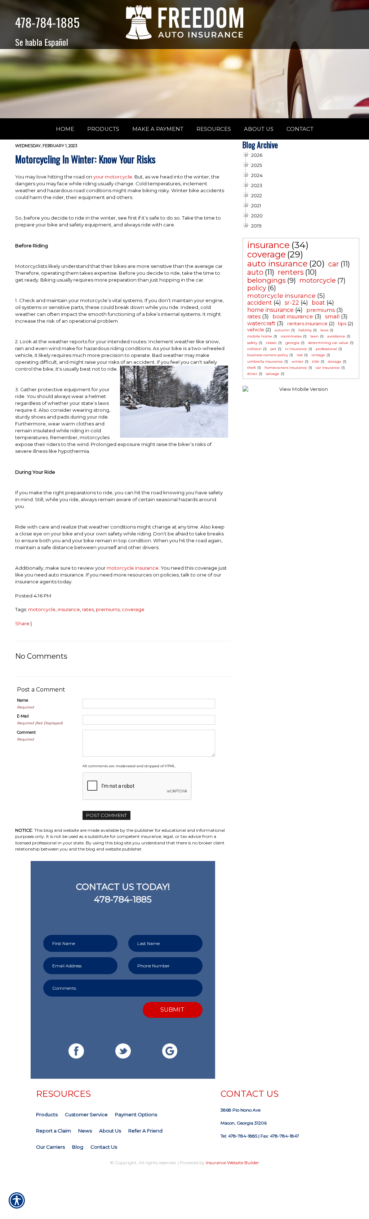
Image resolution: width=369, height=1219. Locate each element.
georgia (292, 342)
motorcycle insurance (133, 568)
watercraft (261, 323)
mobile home (259, 336)
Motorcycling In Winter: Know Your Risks (85, 159)
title (315, 361)
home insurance (270, 309)
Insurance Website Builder (232, 1162)
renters (291, 272)
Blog (77, 1147)
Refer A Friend (145, 1131)
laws (324, 330)
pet (273, 348)
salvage (272, 373)
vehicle (255, 329)
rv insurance (296, 348)
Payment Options (136, 1114)
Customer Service (86, 1114)
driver (252, 373)
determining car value (328, 342)
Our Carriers (50, 1147)
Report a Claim (53, 1131)
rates (88, 609)
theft (251, 367)
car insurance (328, 367)
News (85, 1131)
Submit (172, 1009)
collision (254, 348)
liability (305, 330)
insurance (69, 609)
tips (342, 323)
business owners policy (267, 355)
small (332, 316)
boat (318, 302)
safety (252, 342)
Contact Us (103, 1147)
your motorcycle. (113, 177)
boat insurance (292, 316)
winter (297, 361)
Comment (26, 732)
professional (326, 348)
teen (314, 336)
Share (22, 623)
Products (47, 1114)
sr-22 (292, 302)
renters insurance (307, 323)
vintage (318, 355)
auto (255, 272)
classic (271, 342)
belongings (266, 280)
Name (22, 700)
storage (334, 361)
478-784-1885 (47, 22)
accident (259, 302)
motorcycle (41, 609)
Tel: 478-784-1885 (239, 1136)
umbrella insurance (265, 361)
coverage (133, 609)
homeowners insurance (285, 367)
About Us (110, 1131)
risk (300, 355)
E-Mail (23, 716)
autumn (282, 330)
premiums (108, 609)
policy (256, 288)
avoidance (336, 336)
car (333, 264)
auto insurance (277, 264)
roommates (291, 336)
